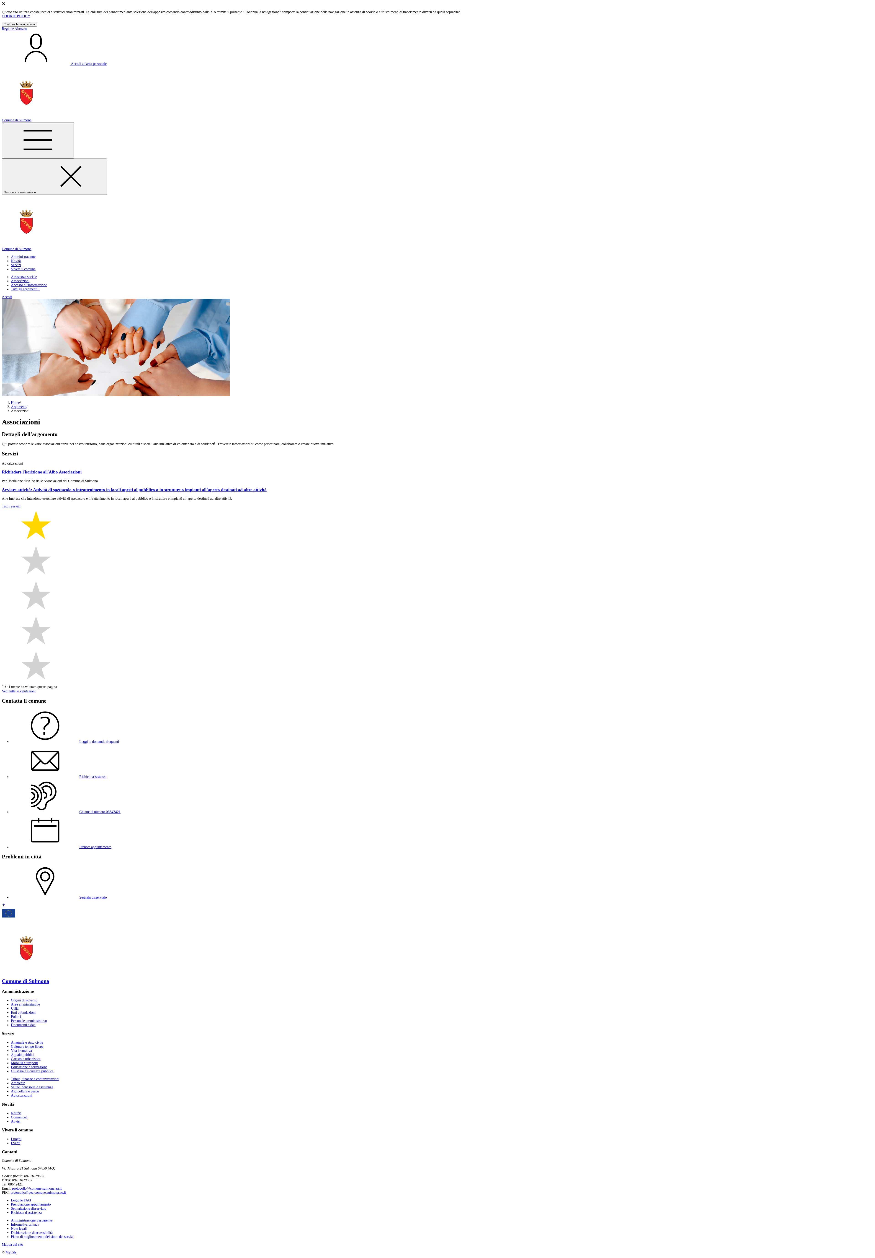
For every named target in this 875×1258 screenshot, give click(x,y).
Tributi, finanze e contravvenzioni (35, 1079)
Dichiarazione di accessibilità (32, 1233)
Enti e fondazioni (23, 1012)
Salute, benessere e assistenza (32, 1087)
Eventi (15, 1143)
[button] (23, 257)
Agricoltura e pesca (25, 1091)
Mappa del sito (12, 1244)
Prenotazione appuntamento (31, 1204)
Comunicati (19, 1117)
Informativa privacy (25, 1224)
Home (15, 403)
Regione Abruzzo (14, 29)
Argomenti (18, 407)
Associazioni (20, 281)
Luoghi (16, 1139)
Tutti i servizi (11, 506)
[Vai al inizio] (3, 905)
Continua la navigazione (19, 24)
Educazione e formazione (29, 1067)
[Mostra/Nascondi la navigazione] (38, 140)
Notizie (16, 1113)
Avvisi (15, 1121)
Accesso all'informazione (29, 285)
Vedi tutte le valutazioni (19, 691)
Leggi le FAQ (21, 1200)
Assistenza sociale (24, 277)
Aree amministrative (25, 1004)
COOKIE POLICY (16, 16)
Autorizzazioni (21, 1095)
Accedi (7, 297)
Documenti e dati (23, 1025)
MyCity (11, 1252)
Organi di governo (24, 1000)
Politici (16, 1017)
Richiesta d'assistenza (26, 1212)
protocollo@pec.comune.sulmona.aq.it (38, 1192)
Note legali (19, 1228)
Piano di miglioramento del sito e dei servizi (42, 1237)
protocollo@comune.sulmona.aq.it (37, 1188)
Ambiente (18, 1083)
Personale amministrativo (29, 1021)
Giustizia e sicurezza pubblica (32, 1071)
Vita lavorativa (21, 1051)
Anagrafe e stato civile (27, 1042)
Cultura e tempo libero (27, 1046)
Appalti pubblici (22, 1055)
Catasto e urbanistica (26, 1059)
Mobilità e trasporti (24, 1063)
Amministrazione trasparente (31, 1220)
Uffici (15, 1008)
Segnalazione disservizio (28, 1208)
